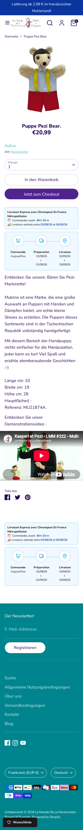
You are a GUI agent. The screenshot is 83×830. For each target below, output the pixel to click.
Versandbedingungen (25, 705)
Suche (10, 678)
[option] (41, 79)
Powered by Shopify (46, 817)
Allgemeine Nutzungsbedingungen (37, 687)
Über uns (13, 696)
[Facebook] (7, 743)
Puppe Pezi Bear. (35, 36)
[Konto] (61, 21)
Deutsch (61, 772)
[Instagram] (15, 743)
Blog (9, 723)
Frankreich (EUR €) (23, 772)
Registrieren (25, 647)
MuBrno (10, 145)
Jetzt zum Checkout (41, 194)
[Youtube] (23, 743)
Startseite (11, 36)
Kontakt (12, 714)
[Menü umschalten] (5, 23)
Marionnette (19, 152)
